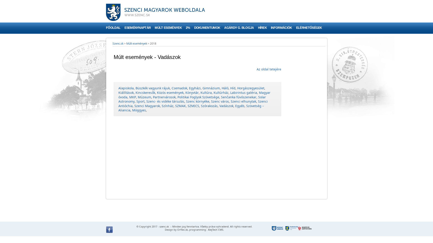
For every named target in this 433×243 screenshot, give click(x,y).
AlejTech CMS (215, 229)
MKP (132, 97)
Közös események (170, 92)
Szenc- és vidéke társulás (165, 101)
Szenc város (220, 101)
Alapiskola (126, 88)
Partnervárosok (164, 97)
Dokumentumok (207, 27)
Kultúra (206, 92)
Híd (232, 88)
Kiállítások (126, 92)
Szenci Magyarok (147, 106)
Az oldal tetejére (269, 69)
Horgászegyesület (250, 88)
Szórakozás (209, 106)
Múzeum (144, 97)
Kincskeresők (145, 92)
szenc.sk (164, 226)
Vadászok (226, 106)
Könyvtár (192, 92)
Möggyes (139, 110)
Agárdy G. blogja (239, 27)
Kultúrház (221, 92)
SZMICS (193, 106)
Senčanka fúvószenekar (238, 97)
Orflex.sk (182, 229)
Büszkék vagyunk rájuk (153, 88)
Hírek (262, 27)
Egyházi (195, 88)
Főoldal (113, 27)
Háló (225, 88)
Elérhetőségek (309, 27)
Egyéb (239, 106)
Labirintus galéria (243, 92)
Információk (281, 27)
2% (188, 27)
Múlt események (168, 27)
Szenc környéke (197, 101)
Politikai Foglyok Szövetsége (198, 97)
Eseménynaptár (137, 27)
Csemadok (179, 88)
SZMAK (180, 106)
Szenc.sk (118, 43)
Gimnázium (211, 88)
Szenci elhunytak (243, 101)
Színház (167, 106)
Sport (140, 101)
